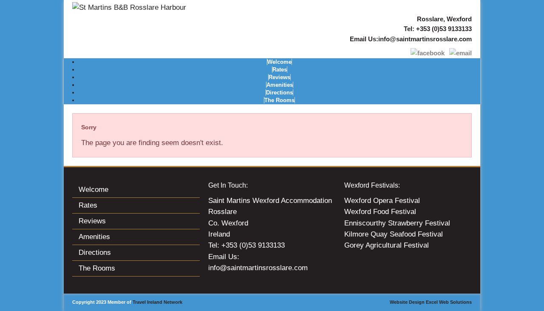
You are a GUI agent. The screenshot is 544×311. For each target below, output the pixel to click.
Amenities (279, 85)
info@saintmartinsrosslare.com (425, 39)
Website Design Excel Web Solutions (431, 302)
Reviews (279, 77)
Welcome (279, 62)
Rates (279, 69)
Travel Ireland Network (157, 302)
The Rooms (279, 100)
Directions (279, 92)
